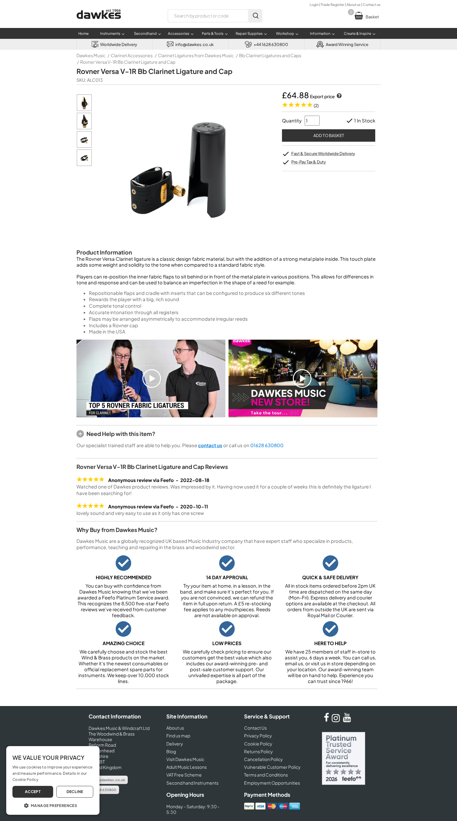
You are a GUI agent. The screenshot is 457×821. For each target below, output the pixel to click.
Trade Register (332, 4)
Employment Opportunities (272, 783)
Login (314, 4)
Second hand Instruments (192, 783)
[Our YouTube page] (347, 720)
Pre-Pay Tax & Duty (308, 161)
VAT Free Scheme (184, 774)
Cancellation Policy (263, 759)
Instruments (110, 33)
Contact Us (255, 728)
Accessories (178, 33)
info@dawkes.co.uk (108, 780)
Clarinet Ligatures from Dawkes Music (196, 55)
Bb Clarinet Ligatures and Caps (270, 55)
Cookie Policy (258, 743)
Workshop (285, 33)
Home (83, 33)
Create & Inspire (357, 33)
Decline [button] (75, 791)
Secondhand (145, 33)
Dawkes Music (90, 55)
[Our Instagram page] (337, 720)
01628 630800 (267, 445)
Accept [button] (33, 791)
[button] (52, 805)
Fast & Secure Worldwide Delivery (323, 153)
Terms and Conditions (266, 774)
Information (320, 33)
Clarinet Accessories (132, 55)
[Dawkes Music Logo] (98, 23)
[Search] (255, 16)
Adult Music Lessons (186, 767)
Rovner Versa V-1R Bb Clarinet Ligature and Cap (127, 62)
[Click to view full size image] (84, 109)
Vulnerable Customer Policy (272, 767)
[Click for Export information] (338, 96)
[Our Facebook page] (326, 720)
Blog (171, 751)
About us (354, 4)
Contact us (372, 4)
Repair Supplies (249, 33)
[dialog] (52, 780)
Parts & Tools (213, 33)
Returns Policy (258, 751)
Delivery (174, 743)
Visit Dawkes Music (185, 759)
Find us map (178, 735)
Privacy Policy (258, 735)
